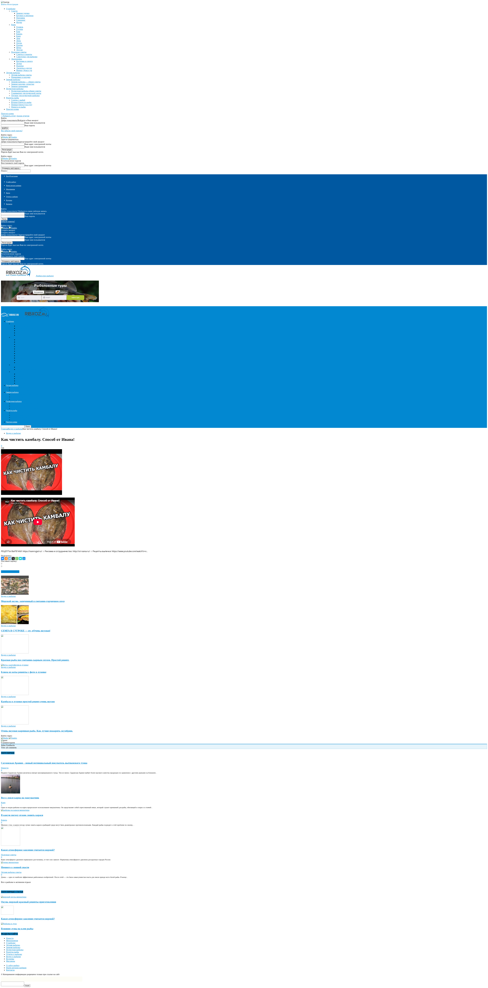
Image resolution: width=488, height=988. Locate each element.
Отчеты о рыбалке (12, 197)
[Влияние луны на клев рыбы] (9, 924)
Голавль (19, 27)
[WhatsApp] (16, 558)
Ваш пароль (30, 125)
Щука (18, 47)
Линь (18, 41)
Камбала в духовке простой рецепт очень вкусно (28, 701)
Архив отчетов (22, 116)
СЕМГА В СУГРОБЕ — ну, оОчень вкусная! (25, 630)
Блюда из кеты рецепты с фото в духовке (23, 672)
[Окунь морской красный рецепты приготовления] (13, 897)
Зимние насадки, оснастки (22, 84)
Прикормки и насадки (20, 77)
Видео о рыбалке (13, 433)
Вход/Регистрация (12, 176)
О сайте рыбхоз (11, 182)
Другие (19, 50)
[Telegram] (9, 558)
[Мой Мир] (23, 558)
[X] (13, 558)
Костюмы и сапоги (24, 61)
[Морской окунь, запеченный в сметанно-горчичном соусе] (15, 594)
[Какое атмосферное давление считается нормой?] (10, 845)
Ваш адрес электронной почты (38, 144)
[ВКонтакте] (2, 558)
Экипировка (16, 59)
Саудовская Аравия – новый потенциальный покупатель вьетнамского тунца (44, 763)
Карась (19, 34)
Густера (19, 29)
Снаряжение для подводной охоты (26, 93)
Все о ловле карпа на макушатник (20, 797)
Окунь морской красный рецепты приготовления (28, 902)
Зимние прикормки (19, 86)
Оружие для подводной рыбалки (25, 95)
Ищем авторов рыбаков (13, 186)
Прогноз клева (12, 109)
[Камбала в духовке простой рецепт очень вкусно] (15, 694)
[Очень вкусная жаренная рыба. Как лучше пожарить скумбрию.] (15, 724)
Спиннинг (20, 20)
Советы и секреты (24, 54)
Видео (8, 193)
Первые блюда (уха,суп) (21, 105)
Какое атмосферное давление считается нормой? (28, 850)
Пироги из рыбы (18, 107)
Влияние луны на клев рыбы (17, 928)
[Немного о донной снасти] (10, 862)
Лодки (19, 63)
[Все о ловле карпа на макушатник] (10, 793)
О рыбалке (10, 943)
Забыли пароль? (8, 221)
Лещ (18, 38)
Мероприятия (10, 189)
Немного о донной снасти (15, 867)
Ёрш (18, 31)
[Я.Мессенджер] (20, 558)
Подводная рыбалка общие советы (26, 91)
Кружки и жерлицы (24, 15)
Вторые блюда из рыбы (21, 102)
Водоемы (9, 200)
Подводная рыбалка (14, 950)
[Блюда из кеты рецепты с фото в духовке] (14, 665)
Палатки (20, 66)
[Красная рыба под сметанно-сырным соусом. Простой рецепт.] (15, 653)
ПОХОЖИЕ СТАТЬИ (10, 571)
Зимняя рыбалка (13, 947)
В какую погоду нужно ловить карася (22, 815)
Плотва (19, 45)
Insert (27, 986)
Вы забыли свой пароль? (11, 131)
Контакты (9, 204)
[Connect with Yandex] (13, 137)
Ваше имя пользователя (35, 123)
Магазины (10, 961)
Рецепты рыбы (12, 952)
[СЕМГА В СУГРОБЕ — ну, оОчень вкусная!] (15, 623)
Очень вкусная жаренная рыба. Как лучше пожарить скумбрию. (37, 731)
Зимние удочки (22, 13)
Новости (5, 768)
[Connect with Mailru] (5, 137)
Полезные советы (18, 52)
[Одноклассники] (6, 558)
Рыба (13, 25)
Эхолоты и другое (24, 68)
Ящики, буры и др (24, 70)
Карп (18, 36)
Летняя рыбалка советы (21, 75)
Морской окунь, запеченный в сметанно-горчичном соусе (33, 601)
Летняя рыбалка (13, 945)
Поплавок (20, 18)
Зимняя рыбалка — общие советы (26, 82)
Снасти (14, 11)
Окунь (19, 43)
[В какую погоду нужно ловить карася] (15, 810)
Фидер (19, 22)
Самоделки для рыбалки (26, 57)
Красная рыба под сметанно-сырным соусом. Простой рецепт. (35, 660)
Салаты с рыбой (18, 100)
